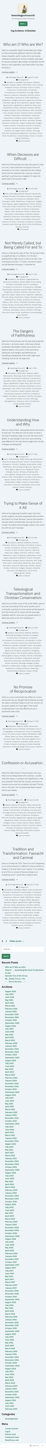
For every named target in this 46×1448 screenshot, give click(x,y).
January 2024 (11, 1080)
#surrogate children (18, 131)
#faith (27, 98)
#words (22, 487)
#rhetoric (13, 126)
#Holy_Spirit (37, 105)
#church (31, 87)
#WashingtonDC (19, 573)
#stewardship (25, 485)
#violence (32, 136)
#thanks (29, 131)
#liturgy (18, 474)
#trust (40, 133)
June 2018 (9, 1245)
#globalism (35, 900)
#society (22, 128)
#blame (24, 890)
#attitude (36, 82)
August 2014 (10, 1368)
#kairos (7, 209)
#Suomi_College (9, 830)
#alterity (20, 543)
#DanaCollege (7, 290)
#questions (18, 394)
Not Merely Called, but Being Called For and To (23, 245)
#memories (19, 211)
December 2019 (12, 1196)
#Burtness (5, 462)
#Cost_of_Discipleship (33, 731)
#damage (37, 287)
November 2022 (12, 1118)
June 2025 (9, 1032)
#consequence (7, 640)
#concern (24, 548)
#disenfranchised (34, 643)
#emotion (31, 95)
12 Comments (24, 229)
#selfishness (10, 668)
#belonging (13, 194)
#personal (35, 391)
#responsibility (26, 219)
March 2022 (10, 1135)
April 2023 (9, 1106)
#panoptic (36, 658)
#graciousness (8, 105)
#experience (20, 98)
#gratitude (28, 105)
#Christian (23, 87)
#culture (21, 550)
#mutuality (27, 910)
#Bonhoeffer (27, 85)
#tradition (21, 920)
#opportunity (8, 118)
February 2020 (11, 1190)
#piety (31, 742)
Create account (11, 1428)
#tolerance (33, 133)
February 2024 (11, 1078)
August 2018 (10, 1239)
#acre (6, 459)
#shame (19, 399)
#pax (33, 563)
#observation (15, 115)
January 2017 (11, 1288)
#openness (35, 115)
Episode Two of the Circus (16, 976)
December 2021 (12, 1141)
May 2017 (9, 1276)
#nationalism (37, 656)
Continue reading (8, 72)
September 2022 (12, 1124)
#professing (18, 305)
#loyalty (11, 113)
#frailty (28, 900)
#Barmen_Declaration (18, 805)
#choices (16, 87)
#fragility (15, 100)
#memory (27, 211)
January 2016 (11, 1319)
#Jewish (19, 823)
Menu (23, 24)
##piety (7, 805)
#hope (13, 206)
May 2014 (9, 1377)
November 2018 (12, 1230)
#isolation (12, 110)
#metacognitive (18, 477)
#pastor (24, 118)
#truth (4, 136)
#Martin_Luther (9, 211)
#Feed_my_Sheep (17, 736)
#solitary (29, 128)
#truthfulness (11, 136)
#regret (22, 123)
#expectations (10, 98)
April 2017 (9, 1279)
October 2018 (11, 1233)
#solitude (36, 128)
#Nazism (38, 823)
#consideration (30, 640)
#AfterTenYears (14, 459)
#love (5, 113)
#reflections (14, 123)
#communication (22, 90)
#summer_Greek (7, 224)
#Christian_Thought (34, 807)
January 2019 (11, 1224)
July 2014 (9, 1371)
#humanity (23, 108)
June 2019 (9, 1210)
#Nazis (31, 823)
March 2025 (10, 1040)
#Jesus (19, 110)
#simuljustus (29, 222)
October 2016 (11, 1296)
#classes (29, 196)
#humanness (26, 651)
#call (32, 282)
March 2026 (10, 1006)
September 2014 (12, 1366)
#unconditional (14, 923)
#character (9, 87)
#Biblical (21, 194)
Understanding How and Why (23, 422)
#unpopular (22, 671)
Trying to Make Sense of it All (23, 505)
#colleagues (37, 196)
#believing (9, 635)
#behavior (15, 282)
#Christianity (20, 196)
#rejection (14, 744)
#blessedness (8, 376)
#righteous (38, 666)
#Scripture (13, 222)
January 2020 (11, 1193)
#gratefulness (19, 105)
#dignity (16, 553)
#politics (37, 118)
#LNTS (18, 389)
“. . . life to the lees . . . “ (15, 981)
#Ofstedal (23, 302)
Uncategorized (23, 80)
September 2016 (12, 1299)
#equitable (23, 645)
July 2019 (9, 1207)
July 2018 (9, 1242)
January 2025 (11, 1046)
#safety (39, 825)
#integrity (5, 110)
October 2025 (11, 1020)
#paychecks (8, 661)
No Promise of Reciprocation (23, 689)
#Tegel (22, 747)
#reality (6, 568)
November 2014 (12, 1360)
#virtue (32, 747)
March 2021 (10, 1155)
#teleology (34, 668)
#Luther (17, 113)
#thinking (13, 133)
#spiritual (36, 744)
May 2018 (9, 1247)
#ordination (17, 118)
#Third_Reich (28, 830)
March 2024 (10, 1075)
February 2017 (11, 1285)
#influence (36, 820)
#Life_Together (10, 474)
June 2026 (9, 997)
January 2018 (11, 1256)
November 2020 (12, 1164)
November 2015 (12, 1325)
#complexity (33, 90)
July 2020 (9, 1176)
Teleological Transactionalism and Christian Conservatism (23, 593)
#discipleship (32, 734)
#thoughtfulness (23, 133)
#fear (24, 381)
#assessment (19, 633)
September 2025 (12, 1023)
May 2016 (9, 1308)
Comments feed (12, 1437)
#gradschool (9, 820)
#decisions (15, 95)
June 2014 (9, 1374)
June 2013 (9, 1406)
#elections (23, 553)
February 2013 (11, 1409)
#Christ (15, 729)
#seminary (37, 126)
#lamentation (6, 389)
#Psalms (39, 120)
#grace (38, 103)
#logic (40, 560)
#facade (7, 648)
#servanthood (11, 399)
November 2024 (12, 1052)
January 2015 (11, 1354)
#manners (37, 653)
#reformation (25, 217)
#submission (6, 747)
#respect (6, 126)
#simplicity (36, 568)
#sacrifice (29, 126)
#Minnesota (35, 211)
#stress (22, 310)
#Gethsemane (28, 736)
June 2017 (9, 1273)
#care (34, 85)
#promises (31, 120)
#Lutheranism (34, 209)
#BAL (7, 194)
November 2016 (12, 1294)
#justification (37, 206)
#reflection (6, 123)
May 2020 (9, 1181)
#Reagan (30, 663)
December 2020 (12, 1161)
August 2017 (10, 1268)
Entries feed (10, 1434)
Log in (7, 1431)
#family (7, 736)
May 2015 (9, 1343)
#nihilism (7, 115)
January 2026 (11, 1011)
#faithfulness (34, 98)
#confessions (9, 199)
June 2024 (9, 1066)
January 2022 (11, 1138)
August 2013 (10, 1400)
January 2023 (11, 1115)
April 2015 (9, 1345)
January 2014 (11, 1389)
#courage (30, 92)
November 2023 (12, 1086)
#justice (16, 472)
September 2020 (12, 1170)
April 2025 (9, 1037)
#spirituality (15, 310)
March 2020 (10, 1187)
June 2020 (9, 1178)
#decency (7, 95)
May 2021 (9, 1150)
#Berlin (19, 85)
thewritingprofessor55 (23, 15)
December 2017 (12, 1259)
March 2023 (10, 1109)
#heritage (36, 902)
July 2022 (9, 1127)
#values (29, 671)
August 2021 (10, 1144)
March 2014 (10, 1383)
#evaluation (6, 201)
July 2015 (9, 1337)
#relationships (35, 217)
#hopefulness (8, 108)
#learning (7, 300)
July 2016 (9, 1305)
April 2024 (9, 1072)
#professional (9, 394)
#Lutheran (24, 113)
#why (19, 315)
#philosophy (24, 565)
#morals (29, 656)
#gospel (32, 103)
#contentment (21, 92)
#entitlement (6, 645)
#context (8, 550)
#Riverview (21, 307)
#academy (19, 82)
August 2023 (10, 1095)
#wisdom (39, 136)
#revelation (13, 396)
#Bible (28, 282)
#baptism (30, 373)
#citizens (38, 545)
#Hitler (16, 820)
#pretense (14, 663)
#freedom (22, 100)
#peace (30, 118)
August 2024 (10, 1060)
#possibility (36, 661)
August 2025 (10, 1026)
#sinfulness (26, 668)
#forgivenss (35, 815)
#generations (31, 555)
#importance (31, 386)
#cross (4, 734)
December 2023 (12, 1083)
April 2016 (9, 1311)
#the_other (5, 133)
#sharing (18, 668)
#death (36, 92)
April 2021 (9, 1152)
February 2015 (11, 1351)
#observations (26, 115)
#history (38, 204)
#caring (39, 85)
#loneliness (38, 110)
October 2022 (11, 1121)
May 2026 (9, 1000)
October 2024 (11, 1055)
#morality (22, 656)
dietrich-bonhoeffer (22, 833)
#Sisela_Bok (27, 828)
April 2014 (9, 1380)
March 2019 (10, 1219)
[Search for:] (23, 949)
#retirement (13, 307)
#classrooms (11, 90)
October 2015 (11, 1328)
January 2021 (11, 1158)
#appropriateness (32, 279)
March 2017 (10, 1282)
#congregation (8, 731)
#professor (23, 120)
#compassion (7, 287)
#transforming (12, 671)
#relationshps (30, 123)
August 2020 (10, 1173)
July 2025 (9, 1029)
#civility (37, 87)
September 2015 (12, 1331)
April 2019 (9, 1216)
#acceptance (27, 82)
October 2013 (11, 1394)
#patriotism (27, 563)
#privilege (15, 120)
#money (16, 656)
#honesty (5, 297)
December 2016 (12, 1291)
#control (14, 550)
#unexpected (35, 923)
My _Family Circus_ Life (15, 978)
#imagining (35, 651)
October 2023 (11, 1089)
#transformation (31, 920)
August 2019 (10, 1204)
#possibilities (6, 120)
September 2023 (12, 1092)
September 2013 (12, 1397)
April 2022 (9, 1132)
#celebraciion (37, 890)
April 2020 (9, 1184)
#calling (38, 282)
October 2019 (11, 1201)
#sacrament (21, 126)
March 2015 (10, 1348)
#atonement (7, 282)
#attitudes (5, 85)
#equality (22, 464)
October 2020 (11, 1167)
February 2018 (11, 1253)
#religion (39, 123)
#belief (22, 282)
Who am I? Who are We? (23, 44)
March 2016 (10, 1314)
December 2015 (12, 1322)
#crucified (11, 734)
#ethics (37, 95)
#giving (13, 103)
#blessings (17, 376)
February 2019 (11, 1222)
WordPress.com (12, 1440)
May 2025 (9, 1034)
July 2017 (9, 1271)
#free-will (5, 818)
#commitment (15, 892)
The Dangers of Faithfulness (23, 333)
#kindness (26, 110)
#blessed (28, 194)
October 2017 (11, 1262)
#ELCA (37, 199)
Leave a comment (24, 141)
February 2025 (11, 1043)
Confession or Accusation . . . (23, 764)
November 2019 (12, 1199)
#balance (13, 85)
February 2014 (11, 1386)
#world (18, 138)
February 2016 (11, 1317)
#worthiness (25, 138)
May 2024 (9, 1069)
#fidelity (17, 815)
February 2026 (11, 1009)
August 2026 (10, 991)
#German (38, 100)
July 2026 (9, 994)
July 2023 (9, 1098)
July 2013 (9, 1403)
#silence (8, 128)
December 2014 (12, 1357)
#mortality (37, 113)
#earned (24, 290)
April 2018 (9, 1250)
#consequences (10, 92)
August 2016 (10, 1302)
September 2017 (12, 1265)
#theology (36, 131)
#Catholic (30, 376)
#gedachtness (22, 818)
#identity (38, 108)
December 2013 (12, 1391)
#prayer (11, 305)
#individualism (7, 560)
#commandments (36, 462)
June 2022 (9, 1129)
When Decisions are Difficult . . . (23, 156)
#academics (11, 82)
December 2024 (12, 1049)
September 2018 (12, 1236)
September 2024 (12, 1057)
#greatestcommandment (17, 558)
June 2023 (9, 1101)
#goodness (25, 103)
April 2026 (9, 1003)
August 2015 (10, 1334)
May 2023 (9, 1104)
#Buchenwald (7, 729)
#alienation (12, 726)
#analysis (10, 633)
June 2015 (9, 1340)
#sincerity (15, 128)
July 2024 (9, 1063)
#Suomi (35, 828)
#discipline (23, 95)
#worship (25, 227)
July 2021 (9, 1147)
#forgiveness (6, 100)
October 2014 (11, 1363)
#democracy (8, 553)
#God (18, 103)
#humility (30, 108)
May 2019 (9, 1213)
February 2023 (11, 1112)
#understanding (22, 136)
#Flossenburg (17, 467)
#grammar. (30, 295)
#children (37, 376)
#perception (7, 565)
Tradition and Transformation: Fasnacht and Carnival (23, 853)
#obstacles (18, 658)
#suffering (15, 747)
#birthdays (17, 890)
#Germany (6, 103)
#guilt (22, 383)
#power (19, 480)
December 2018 (12, 1227)
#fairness (31, 553)
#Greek (32, 204)
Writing (28, 573)
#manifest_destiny (27, 653)
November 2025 (12, 1017)
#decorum (35, 550)
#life (32, 110)
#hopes (16, 108)
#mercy (31, 113)
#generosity (30, 100)
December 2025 (12, 1014)
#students (7, 131)
